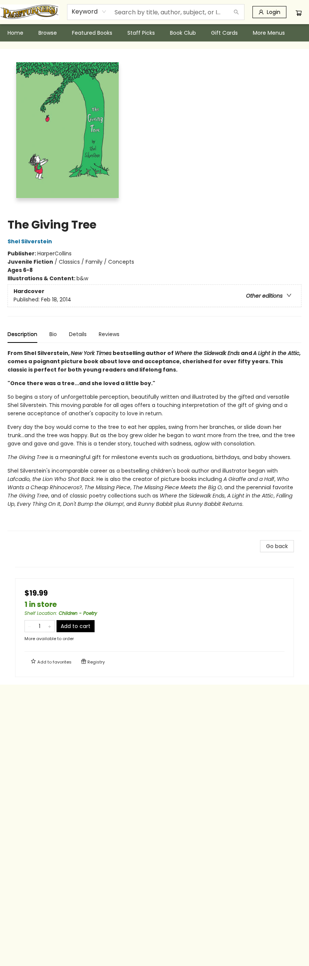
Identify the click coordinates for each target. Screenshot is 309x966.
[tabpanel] (154, 440)
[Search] (236, 12)
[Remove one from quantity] (29, 626)
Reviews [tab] (109, 334)
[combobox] (89, 12)
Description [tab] (22, 334)
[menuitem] (15, 32)
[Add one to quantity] (49, 626)
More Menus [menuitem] (269, 33)
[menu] (154, 32)
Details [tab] (78, 334)
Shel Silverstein (30, 241)
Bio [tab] (53, 334)
